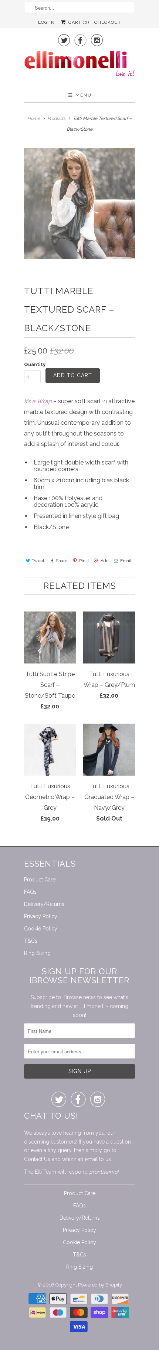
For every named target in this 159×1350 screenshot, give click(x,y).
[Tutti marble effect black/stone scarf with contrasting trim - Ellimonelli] (79, 203)
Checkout (107, 22)
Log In (46, 22)
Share (61, 560)
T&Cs (30, 941)
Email (125, 560)
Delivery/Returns (44, 904)
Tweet (38, 560)
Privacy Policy (40, 916)
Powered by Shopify (100, 1285)
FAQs (30, 892)
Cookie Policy (40, 929)
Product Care (39, 880)
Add (105, 560)
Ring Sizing (37, 953)
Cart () (78, 22)
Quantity (34, 364)
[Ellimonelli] (79, 65)
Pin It (84, 560)
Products (56, 118)
